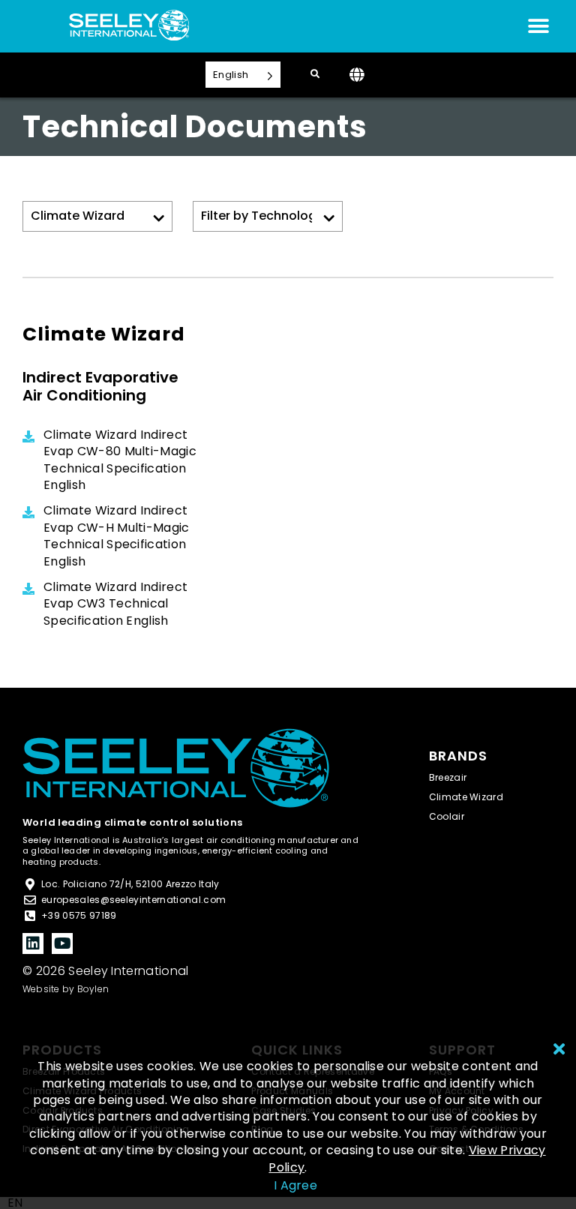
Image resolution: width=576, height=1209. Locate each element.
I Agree (295, 1185)
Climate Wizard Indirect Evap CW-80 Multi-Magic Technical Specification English (120, 460)
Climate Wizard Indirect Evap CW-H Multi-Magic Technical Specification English (117, 535)
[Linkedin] (33, 943)
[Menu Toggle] (538, 26)
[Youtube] (62, 943)
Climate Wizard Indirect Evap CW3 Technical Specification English (116, 604)
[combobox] (15, 1203)
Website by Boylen (65, 988)
